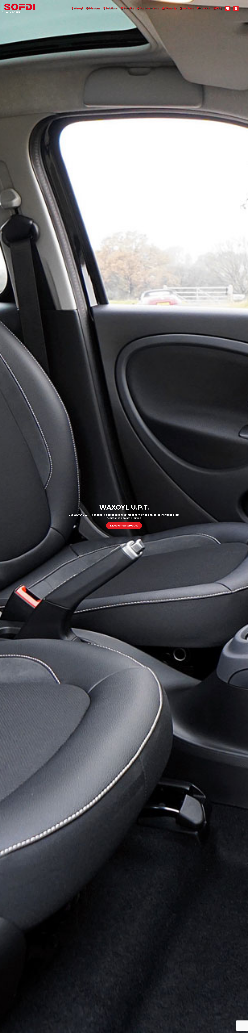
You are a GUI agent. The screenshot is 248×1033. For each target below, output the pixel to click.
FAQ (219, 8)
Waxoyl (78, 8)
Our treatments (149, 8)
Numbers (188, 8)
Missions (94, 8)
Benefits (129, 8)
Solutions (111, 8)
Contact (205, 8)
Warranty (170, 8)
